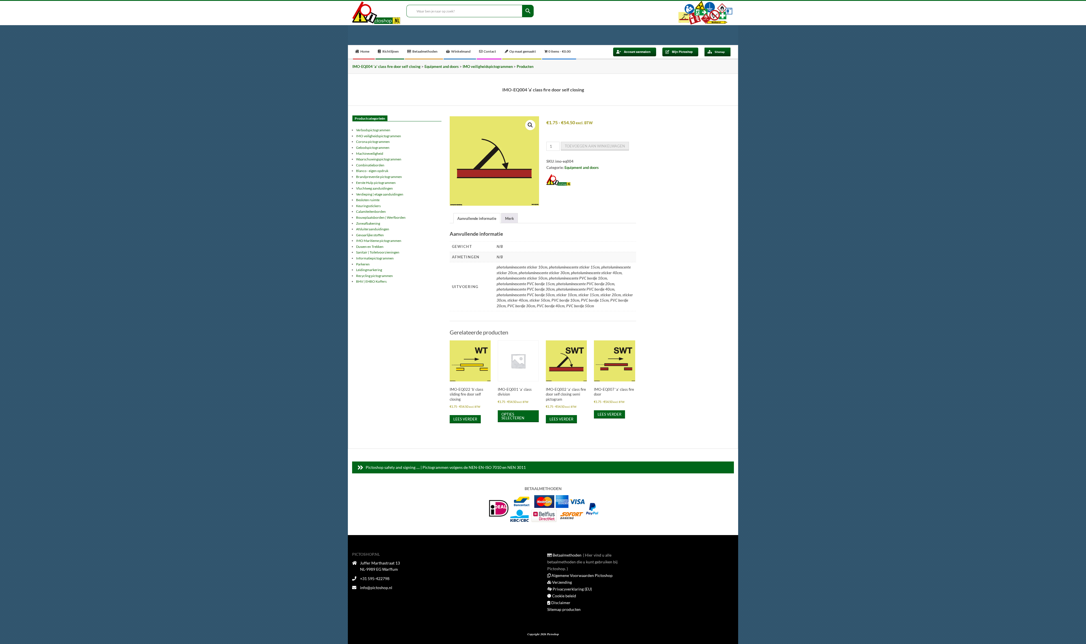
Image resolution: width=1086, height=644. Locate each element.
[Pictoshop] (558, 180)
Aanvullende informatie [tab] (476, 218)
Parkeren (363, 264)
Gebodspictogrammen (372, 147)
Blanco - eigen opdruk (372, 171)
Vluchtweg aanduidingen (374, 188)
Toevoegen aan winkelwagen (595, 146)
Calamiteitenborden (371, 211)
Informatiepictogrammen (375, 258)
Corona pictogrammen (373, 141)
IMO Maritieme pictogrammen (378, 241)
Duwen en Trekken (369, 246)
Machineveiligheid (369, 153)
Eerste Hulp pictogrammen (376, 183)
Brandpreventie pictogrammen (379, 177)
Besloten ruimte (368, 200)
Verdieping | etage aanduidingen (379, 194)
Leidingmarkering (369, 270)
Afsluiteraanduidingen (372, 229)
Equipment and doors (581, 167)
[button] (530, 125)
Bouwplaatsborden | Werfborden (381, 217)
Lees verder (465, 419)
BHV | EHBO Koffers (371, 281)
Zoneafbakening (368, 223)
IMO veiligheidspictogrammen (378, 136)
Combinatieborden (370, 165)
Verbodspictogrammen (373, 130)
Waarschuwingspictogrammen (378, 159)
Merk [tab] (509, 218)
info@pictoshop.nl (376, 587)
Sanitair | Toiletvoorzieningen (377, 252)
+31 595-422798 (374, 578)
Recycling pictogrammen (374, 276)
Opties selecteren (512, 416)
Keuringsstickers (368, 206)
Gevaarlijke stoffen (370, 235)
